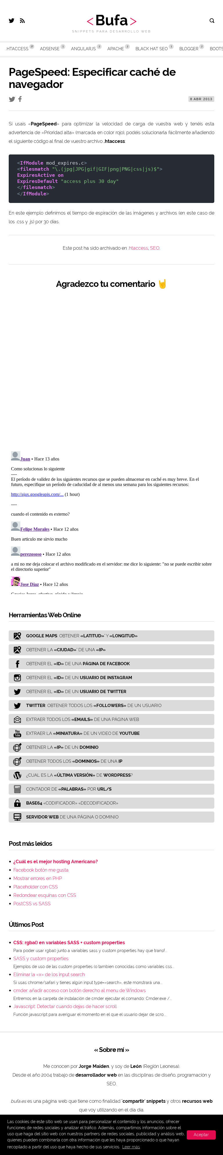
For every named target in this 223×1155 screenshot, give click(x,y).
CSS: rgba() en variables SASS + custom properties (69, 942)
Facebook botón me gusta (41, 870)
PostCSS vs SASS (32, 903)
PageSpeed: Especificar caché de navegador (92, 78)
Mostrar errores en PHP (37, 878)
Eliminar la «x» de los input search (49, 974)
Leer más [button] (131, 1147)
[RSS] (22, 21)
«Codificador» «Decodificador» (72, 803)
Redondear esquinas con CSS (44, 895)
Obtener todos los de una (74, 761)
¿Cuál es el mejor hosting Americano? (55, 861)
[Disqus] (111, 369)
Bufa (111, 20)
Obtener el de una (78, 663)
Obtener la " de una (66, 649)
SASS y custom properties (41, 958)
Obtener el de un (79, 677)
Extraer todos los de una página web (82, 719)
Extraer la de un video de (83, 733)
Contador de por (69, 789)
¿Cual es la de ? (79, 775)
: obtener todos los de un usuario (93, 705)
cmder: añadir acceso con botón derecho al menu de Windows (79, 990)
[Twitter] (11, 21)
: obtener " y (82, 635)
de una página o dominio (72, 817)
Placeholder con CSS (35, 887)
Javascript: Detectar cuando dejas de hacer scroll (65, 1006)
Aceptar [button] (201, 1134)
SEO (154, 248)
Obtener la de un (62, 747)
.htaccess (138, 248)
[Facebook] (21, 100)
